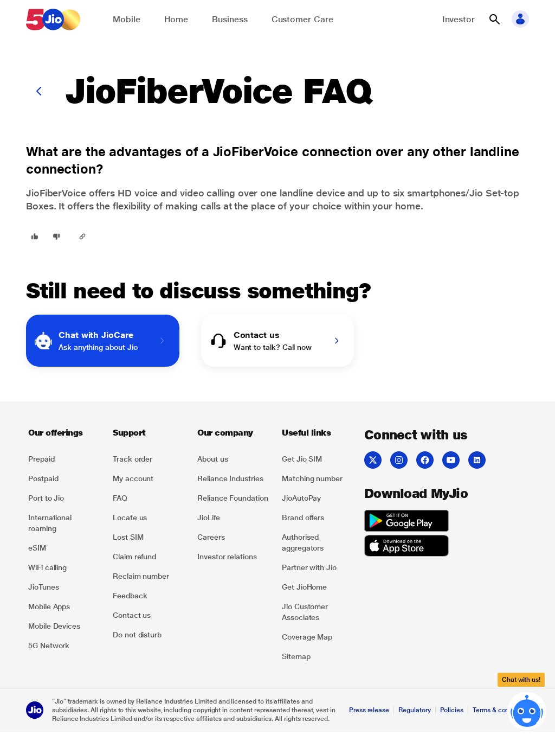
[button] (494, 20)
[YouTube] (451, 460)
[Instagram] (399, 460)
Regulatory (414, 710)
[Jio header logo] (53, 19)
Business (229, 19)
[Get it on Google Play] (406, 522)
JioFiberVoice (56, 193)
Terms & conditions (501, 710)
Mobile (126, 19)
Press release (369, 710)
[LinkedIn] (477, 460)
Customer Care (302, 19)
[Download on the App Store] (406, 547)
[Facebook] (425, 460)
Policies (452, 710)
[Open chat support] (526, 712)
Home (176, 19)
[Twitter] (373, 460)
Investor (458, 19)
